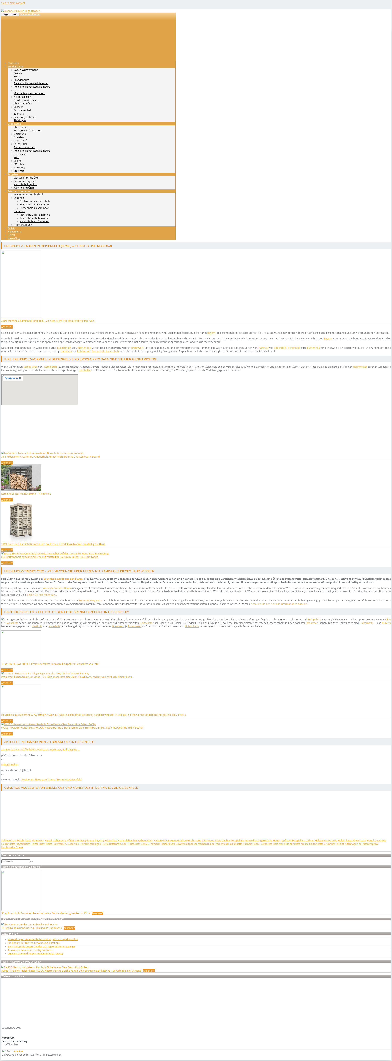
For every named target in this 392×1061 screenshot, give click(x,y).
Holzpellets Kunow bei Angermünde (251, 840)
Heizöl (11, 235)
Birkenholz (280, 347)
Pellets (11, 228)
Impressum (8, 1037)
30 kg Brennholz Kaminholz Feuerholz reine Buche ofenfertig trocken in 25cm (45, 913)
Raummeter (360, 366)
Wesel (282, 844)
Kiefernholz (112, 351)
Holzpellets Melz (268, 844)
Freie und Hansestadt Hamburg (32, 86)
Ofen (35, 366)
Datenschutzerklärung (14, 1041)
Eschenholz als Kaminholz (34, 208)
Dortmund (20, 134)
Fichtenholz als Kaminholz (35, 214)
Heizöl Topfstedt (282, 840)
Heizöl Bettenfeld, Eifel (114, 844)
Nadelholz (19, 211)
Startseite (13, 63)
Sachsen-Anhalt (23, 110)
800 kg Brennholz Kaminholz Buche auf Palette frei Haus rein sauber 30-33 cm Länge (50, 557)
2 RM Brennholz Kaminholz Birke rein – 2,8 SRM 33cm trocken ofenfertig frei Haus (48, 320)
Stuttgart (19, 171)
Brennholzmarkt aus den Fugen (63, 578)
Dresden (19, 137)
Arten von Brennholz (19, 191)
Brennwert (137, 347)
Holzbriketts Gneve (12, 847)
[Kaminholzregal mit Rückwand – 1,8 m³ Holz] (21, 490)
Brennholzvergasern (90, 600)
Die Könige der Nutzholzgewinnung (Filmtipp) (33, 943)
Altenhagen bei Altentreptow (361, 844)
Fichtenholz (83, 351)
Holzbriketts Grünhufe (322, 844)
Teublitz (339, 844)
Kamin (27, 366)
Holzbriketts (15, 231)
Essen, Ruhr (20, 144)
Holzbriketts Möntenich (30, 840)
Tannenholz (98, 351)
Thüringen (20, 120)
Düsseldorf (20, 140)
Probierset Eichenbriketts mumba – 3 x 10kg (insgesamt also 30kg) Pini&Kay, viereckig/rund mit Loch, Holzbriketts (66, 676)
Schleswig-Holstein (24, 117)
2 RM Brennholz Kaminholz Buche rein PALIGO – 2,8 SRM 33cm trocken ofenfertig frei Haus (53, 544)
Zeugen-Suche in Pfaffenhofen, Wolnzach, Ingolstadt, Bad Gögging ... (40, 749)
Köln (16, 157)
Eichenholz (294, 347)
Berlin (17, 76)
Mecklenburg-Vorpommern (29, 93)
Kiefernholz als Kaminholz (34, 221)
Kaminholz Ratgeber (25, 184)
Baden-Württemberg (26, 70)
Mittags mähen (10, 764)
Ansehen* (7, 327)
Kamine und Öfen (24, 187)
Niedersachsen (22, 96)
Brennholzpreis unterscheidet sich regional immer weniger (41, 946)
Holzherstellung (23, 224)
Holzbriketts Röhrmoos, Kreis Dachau (209, 840)
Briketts (386, 623)
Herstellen (85, 370)
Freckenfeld (221, 844)
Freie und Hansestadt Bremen (31, 83)
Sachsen (18, 107)
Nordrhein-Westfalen (26, 100)
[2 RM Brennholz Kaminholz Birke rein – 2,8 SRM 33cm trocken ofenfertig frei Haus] (21, 317)
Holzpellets (314, 619)
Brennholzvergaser (25, 181)
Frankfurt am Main (24, 147)
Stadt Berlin (20, 127)
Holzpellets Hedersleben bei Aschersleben (128, 840)
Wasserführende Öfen (26, 177)
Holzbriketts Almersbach (352, 840)
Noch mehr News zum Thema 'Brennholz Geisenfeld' (51, 779)
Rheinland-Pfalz (23, 103)
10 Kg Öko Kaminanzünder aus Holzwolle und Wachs (31, 928)
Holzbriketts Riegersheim (15, 844)
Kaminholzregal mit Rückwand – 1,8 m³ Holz (26, 493)
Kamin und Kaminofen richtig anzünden (30, 950)
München (19, 164)
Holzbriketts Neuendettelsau (170, 840)
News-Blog (14, 238)
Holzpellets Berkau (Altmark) (144, 844)
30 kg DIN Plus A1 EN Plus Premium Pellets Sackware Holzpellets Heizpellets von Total (50, 664)
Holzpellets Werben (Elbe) (199, 844)
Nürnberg (19, 167)
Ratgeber (13, 174)
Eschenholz (313, 347)
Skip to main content (13, 3)
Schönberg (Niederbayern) (88, 840)
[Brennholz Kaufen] (20, 11)
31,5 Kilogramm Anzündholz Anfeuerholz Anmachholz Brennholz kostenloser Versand (50, 456)
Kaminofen (50, 366)
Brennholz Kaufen (30, 14)
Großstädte (14, 123)
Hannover (19, 154)
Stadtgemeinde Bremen (27, 130)
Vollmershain (9, 840)
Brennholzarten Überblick (28, 194)
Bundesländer (16, 66)
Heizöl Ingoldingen (90, 844)
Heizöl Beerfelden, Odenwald (62, 844)
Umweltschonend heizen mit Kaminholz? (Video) (35, 953)
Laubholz (19, 198)
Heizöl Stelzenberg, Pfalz (59, 840)
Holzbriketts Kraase (297, 844)
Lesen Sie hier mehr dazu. (42, 594)
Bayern (18, 73)
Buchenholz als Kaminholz (35, 201)
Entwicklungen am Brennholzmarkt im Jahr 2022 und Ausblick (43, 939)
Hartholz (263, 347)
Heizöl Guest (38, 844)
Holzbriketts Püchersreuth (243, 844)
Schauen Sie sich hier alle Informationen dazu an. (279, 604)
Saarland (19, 113)
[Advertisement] (93, 430)
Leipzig (18, 160)
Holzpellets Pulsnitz (326, 840)
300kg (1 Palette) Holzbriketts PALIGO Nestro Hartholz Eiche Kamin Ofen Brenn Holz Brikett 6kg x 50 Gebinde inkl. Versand (71, 970)
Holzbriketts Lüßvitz (172, 844)
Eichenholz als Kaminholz (34, 204)
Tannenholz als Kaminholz (35, 218)
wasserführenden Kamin (57, 588)
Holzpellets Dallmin (303, 840)
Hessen (18, 90)
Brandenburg (21, 80)
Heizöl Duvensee (376, 840)
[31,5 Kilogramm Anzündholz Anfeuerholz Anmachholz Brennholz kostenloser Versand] (42, 453)
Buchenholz (64, 347)
